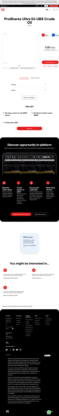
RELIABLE (55, 66)
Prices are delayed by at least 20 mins (50, 50)
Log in (46, 5)
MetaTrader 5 (29, 327)
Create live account (54, 5)
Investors (18, 322)
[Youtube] (17, 350)
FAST (45, 66)
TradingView (29, 325)
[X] (10, 350)
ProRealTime (29, 331)
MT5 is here (28, 237)
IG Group (18, 318)
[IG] (3, 9)
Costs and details (24, 78)
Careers (18, 320)
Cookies (48, 324)
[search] (54, 10)
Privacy (47, 322)
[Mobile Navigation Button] (57, 10)
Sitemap (37, 320)
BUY (56, 34)
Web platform (29, 319)
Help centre (38, 318)
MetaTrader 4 (29, 329)
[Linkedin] (6, 350)
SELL (46, 34)
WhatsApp (8, 326)
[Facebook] (13, 350)
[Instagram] (20, 350)
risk (21, 363)
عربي (49, 9)
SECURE (50, 66)
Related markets (35, 78)
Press (17, 324)
